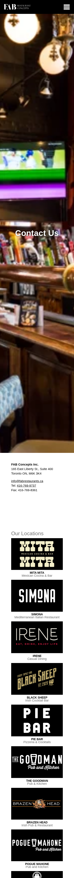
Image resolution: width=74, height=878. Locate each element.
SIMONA (37, 616)
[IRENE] (37, 637)
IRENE (37, 657)
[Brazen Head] (37, 804)
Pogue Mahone (37, 865)
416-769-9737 (26, 485)
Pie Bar (37, 741)
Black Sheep (37, 699)
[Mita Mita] (37, 554)
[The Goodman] (37, 762)
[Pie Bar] (37, 721)
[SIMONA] (37, 596)
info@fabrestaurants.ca (27, 481)
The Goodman (37, 782)
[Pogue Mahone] (37, 845)
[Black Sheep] (37, 679)
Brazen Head (37, 824)
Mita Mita (37, 574)
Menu (64, 7)
